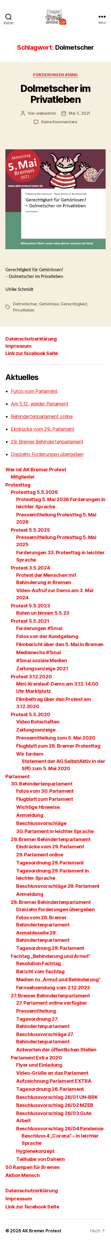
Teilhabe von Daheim (40, 1159)
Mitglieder (23, 477)
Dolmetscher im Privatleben (55, 93)
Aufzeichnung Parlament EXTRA (53, 1081)
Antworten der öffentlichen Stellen (56, 1049)
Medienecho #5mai (38, 652)
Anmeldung (29, 815)
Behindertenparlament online (42, 416)
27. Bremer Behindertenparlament (50, 995)
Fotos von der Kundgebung (47, 636)
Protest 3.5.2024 (30, 568)
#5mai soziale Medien (41, 660)
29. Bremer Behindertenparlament (47, 441)
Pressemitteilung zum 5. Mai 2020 (55, 738)
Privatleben (23, 310)
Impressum (18, 346)
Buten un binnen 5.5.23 (42, 613)
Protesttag (17, 485)
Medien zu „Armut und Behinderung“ (58, 979)
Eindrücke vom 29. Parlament (42, 429)
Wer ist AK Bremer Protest (35, 469)
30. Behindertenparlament (41, 784)
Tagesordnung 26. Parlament (50, 1089)
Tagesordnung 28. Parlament (50, 948)
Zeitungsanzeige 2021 (42, 668)
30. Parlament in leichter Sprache (55, 831)
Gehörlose (49, 303)
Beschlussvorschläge (41, 823)
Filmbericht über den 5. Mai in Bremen (59, 644)
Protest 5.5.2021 (30, 621)
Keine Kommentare (59, 121)
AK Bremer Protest (41, 1230)
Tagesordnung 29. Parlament (50, 863)
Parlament (17, 776)
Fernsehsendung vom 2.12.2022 (53, 987)
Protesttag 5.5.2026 (34, 492)
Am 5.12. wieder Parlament (39, 404)
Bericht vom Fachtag (40, 971)
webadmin (46, 113)
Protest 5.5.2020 (30, 714)
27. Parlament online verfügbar (51, 1003)
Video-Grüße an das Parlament (52, 1073)
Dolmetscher (25, 303)
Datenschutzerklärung (31, 339)
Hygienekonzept (35, 1151)
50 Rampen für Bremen (32, 1167)
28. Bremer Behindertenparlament (51, 902)
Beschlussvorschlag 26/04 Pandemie (59, 1128)
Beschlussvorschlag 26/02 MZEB (54, 1105)
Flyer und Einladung (39, 1065)
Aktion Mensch (22, 1175)
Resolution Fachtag (38, 963)
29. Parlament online (39, 854)
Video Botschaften (37, 722)
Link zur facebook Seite (31, 353)
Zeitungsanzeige (36, 730)
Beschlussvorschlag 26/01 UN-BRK (57, 1097)
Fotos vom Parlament (34, 391)
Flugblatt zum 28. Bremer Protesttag (58, 746)
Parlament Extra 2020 (36, 1057)
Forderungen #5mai (55, 75)
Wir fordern (29, 754)
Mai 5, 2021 (79, 113)
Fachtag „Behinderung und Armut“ (50, 956)
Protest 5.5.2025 (30, 530)
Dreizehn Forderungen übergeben (47, 454)
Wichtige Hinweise (38, 807)
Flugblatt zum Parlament (44, 799)
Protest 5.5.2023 (30, 606)
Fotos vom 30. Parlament (45, 791)
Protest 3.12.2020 (31, 676)
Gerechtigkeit (74, 303)
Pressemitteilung (36, 1011)
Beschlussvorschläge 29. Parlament (57, 886)
